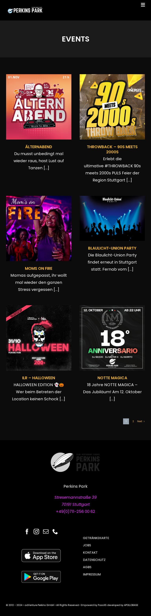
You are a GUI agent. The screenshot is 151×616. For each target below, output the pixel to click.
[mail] (46, 531)
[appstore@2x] (41, 551)
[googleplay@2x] (41, 573)
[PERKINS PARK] (25, 8)
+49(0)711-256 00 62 (75, 511)
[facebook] (27, 531)
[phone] (55, 531)
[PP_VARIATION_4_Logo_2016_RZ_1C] (75, 454)
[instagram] (36, 531)
